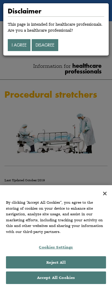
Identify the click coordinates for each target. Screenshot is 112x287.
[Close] (104, 193)
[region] (56, 236)
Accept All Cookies (56, 277)
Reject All (55, 262)
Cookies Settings (56, 247)
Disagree (45, 45)
